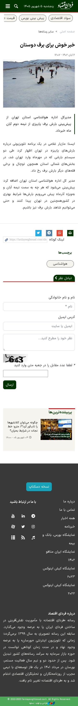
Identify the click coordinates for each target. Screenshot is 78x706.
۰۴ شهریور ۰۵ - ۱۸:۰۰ (17, 437)
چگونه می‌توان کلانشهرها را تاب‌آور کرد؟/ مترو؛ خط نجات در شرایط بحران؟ (22, 427)
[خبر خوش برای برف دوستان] (39, 83)
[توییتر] (23, 527)
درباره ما (69, 501)
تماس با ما (67, 509)
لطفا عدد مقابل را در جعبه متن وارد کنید (44, 365)
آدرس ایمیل (66, 317)
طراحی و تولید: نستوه (38, 703)
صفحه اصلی (67, 32)
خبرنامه (69, 526)
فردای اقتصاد (39, 5)
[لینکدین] (23, 516)
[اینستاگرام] (33, 527)
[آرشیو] (13, 538)
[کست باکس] (33, 538)
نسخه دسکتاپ (39, 486)
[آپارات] (13, 527)
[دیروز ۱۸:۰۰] (56, 429)
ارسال (10, 384)
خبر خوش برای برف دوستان (47, 45)
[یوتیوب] (13, 516)
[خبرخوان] (23, 538)
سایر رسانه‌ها (45, 32)
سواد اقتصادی (61, 18)
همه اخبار (68, 518)
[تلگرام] (33, 516)
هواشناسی (60, 263)
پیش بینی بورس (32, 18)
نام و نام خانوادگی (62, 297)
